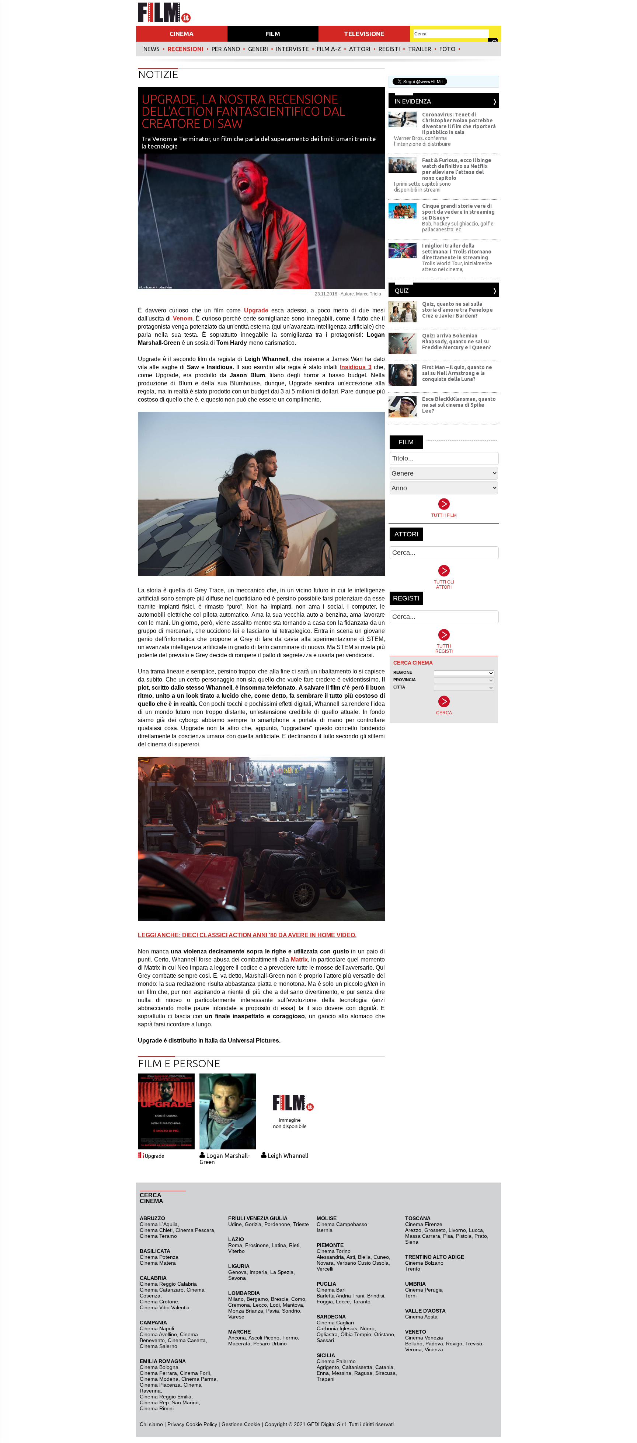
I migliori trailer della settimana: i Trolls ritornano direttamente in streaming (456, 251)
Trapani (325, 1379)
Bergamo (257, 1299)
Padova (434, 1343)
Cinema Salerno (158, 1346)
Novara (325, 1263)
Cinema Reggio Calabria (168, 1284)
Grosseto (435, 1230)
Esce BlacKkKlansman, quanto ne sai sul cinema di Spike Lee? (459, 405)
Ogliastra (327, 1334)
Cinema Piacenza (160, 1385)
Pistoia (463, 1236)
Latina (279, 1245)
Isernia (325, 1230)
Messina (341, 1373)
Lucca (476, 1230)
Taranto (361, 1301)
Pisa (448, 1236)
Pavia (272, 1311)
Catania (384, 1367)
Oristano (384, 1334)
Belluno (413, 1343)
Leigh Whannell (288, 1155)
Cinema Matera (158, 1263)
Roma (235, 1245)
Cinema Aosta (421, 1317)
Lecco (260, 1305)
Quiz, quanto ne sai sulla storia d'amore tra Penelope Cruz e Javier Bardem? (457, 310)
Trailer (419, 49)
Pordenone (277, 1224)
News (151, 49)
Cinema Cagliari (335, 1322)
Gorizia (253, 1224)
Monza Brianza (245, 1311)
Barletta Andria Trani (340, 1296)
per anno (226, 49)
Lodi (275, 1305)
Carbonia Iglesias (337, 1328)
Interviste (292, 49)
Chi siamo (151, 1424)
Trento (412, 1269)
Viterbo (236, 1251)
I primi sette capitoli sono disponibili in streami (422, 187)
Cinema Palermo (336, 1361)
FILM (272, 33)
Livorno (457, 1230)
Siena (411, 1242)
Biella (364, 1257)
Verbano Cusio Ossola (363, 1263)
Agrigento (328, 1367)
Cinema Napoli (157, 1328)
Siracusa (385, 1373)
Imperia (258, 1272)
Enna (323, 1373)
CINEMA (182, 33)
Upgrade (154, 1156)
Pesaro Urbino (270, 1343)
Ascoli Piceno (263, 1338)
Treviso (473, 1343)
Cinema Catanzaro (162, 1290)
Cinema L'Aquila (159, 1224)
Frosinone (257, 1245)
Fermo (290, 1338)
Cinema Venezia (424, 1338)
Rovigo (454, 1343)
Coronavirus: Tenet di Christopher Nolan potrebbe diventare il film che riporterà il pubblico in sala (459, 123)
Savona (237, 1278)
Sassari (325, 1340)
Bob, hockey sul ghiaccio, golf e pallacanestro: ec (458, 226)
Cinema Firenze (423, 1224)
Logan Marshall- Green (224, 1158)
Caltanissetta (357, 1367)
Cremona (239, 1305)
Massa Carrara (422, 1236)
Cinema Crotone (159, 1301)
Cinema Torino (334, 1251)
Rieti (294, 1245)
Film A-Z (329, 49)
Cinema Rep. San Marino (169, 1402)
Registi (389, 49)
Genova (237, 1272)
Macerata (239, 1343)
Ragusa (363, 1373)
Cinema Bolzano (424, 1263)
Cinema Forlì (195, 1373)
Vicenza (434, 1349)
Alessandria (330, 1257)
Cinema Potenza (159, 1257)
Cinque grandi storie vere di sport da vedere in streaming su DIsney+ (458, 212)
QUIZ (402, 290)
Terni (411, 1296)
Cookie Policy (200, 1424)
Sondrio (291, 1311)
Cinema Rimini (157, 1408)
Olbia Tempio (356, 1334)
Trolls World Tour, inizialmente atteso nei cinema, (457, 266)
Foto (447, 49)
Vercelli (325, 1269)
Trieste (301, 1224)
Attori (359, 49)
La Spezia (281, 1272)
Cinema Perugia (424, 1290)
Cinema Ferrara (158, 1373)
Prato (480, 1236)
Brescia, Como (288, 1299)
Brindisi (375, 1296)
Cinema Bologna (159, 1367)
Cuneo (381, 1257)
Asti (351, 1257)
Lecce (343, 1301)
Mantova (293, 1305)
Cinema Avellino (158, 1334)
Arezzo (413, 1230)
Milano (236, 1299)
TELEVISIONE (364, 33)
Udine (235, 1224)
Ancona (237, 1338)
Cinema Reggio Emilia (165, 1397)
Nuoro (367, 1328)
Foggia (325, 1301)
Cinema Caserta (187, 1340)
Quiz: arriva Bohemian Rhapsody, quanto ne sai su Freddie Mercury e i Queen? (456, 341)
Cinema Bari (331, 1290)
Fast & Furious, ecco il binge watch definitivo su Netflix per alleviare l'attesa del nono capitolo (456, 169)
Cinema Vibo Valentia (164, 1307)
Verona (413, 1349)
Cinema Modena (159, 1379)
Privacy (175, 1424)
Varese (236, 1317)
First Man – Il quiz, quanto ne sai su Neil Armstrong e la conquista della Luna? (457, 373)
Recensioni (185, 49)
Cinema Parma (198, 1379)
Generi (258, 49)
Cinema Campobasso (342, 1224)
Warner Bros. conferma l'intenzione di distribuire (422, 141)
